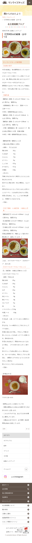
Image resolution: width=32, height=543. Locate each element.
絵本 (5, 445)
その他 (6, 456)
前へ (5, 428)
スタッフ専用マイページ (9, 522)
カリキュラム (8, 440)
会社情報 (5, 489)
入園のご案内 (6, 513)
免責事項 (5, 497)
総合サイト (5, 485)
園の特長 (5, 509)
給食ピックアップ (9, 461)
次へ (27, 428)
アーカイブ (7, 469)
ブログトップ (11, 17)
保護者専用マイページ (9, 517)
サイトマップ (6, 501)
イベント (6, 451)
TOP (3, 17)
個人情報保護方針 (7, 493)
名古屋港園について (8, 505)
